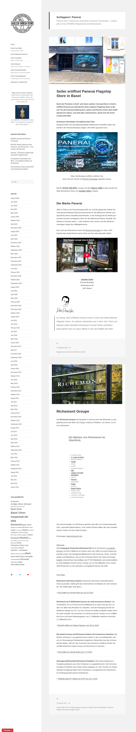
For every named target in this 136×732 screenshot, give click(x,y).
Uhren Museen (20, 65)
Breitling (20, 527)
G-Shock (20, 532)
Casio (13, 530)
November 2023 (16, 228)
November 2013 (16, 417)
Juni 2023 (14, 235)
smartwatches (14, 548)
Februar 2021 (15, 272)
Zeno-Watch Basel (17, 565)
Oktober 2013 (15, 420)
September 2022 (16, 250)
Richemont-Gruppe (93, 230)
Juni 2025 (14, 205)
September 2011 (16, 468)
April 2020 (14, 294)
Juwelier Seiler (85, 191)
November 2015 (16, 372)
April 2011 (14, 483)
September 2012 (16, 450)
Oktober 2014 (15, 394)
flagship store (61, 352)
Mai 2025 (14, 209)
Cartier (31, 527)
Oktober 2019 (15, 313)
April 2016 (14, 365)
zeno (20, 562)
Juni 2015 (14, 379)
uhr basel (21, 553)
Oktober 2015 (15, 376)
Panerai (69, 352)
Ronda (19, 543)
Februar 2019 (15, 328)
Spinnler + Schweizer (19, 550)
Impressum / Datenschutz (19, 82)
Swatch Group (15, 553)
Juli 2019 (14, 320)
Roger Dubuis (75, 710)
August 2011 (15, 472)
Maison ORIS (96, 188)
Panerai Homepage (90, 179)
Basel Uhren (16, 509)
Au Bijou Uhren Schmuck (21, 504)
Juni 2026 (14, 202)
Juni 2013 (14, 435)
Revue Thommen (25, 540)
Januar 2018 (15, 342)
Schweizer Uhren (17, 545)
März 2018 (14, 339)
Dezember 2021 (16, 257)
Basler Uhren (26, 525)
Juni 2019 (14, 324)
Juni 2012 (14, 454)
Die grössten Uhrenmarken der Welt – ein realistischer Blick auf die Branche (21, 161)
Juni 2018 (14, 335)
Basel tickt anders (21, 506)
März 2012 (14, 457)
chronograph (18, 530)
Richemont (13, 543)
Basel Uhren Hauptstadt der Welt (19, 516)
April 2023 (14, 239)
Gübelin (26, 532)
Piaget (59, 710)
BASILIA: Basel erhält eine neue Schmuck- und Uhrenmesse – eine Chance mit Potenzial (22, 147)
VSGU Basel (14, 562)
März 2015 (14, 383)
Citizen (25, 530)
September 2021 (16, 265)
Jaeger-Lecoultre (81, 707)
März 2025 (14, 213)
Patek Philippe (14, 540)
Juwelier (30, 535)
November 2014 (16, 391)
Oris (29, 538)
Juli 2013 (14, 431)
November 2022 (16, 242)
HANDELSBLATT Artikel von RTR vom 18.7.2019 (77, 679)
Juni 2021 (14, 268)
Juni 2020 (14, 291)
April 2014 (14, 405)
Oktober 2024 (15, 220)
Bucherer (26, 527)
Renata (19, 540)
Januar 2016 (15, 368)
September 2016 (16, 357)
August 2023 (15, 231)
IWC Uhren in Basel (16, 535)
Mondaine (15, 538)
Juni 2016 (14, 361)
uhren (28, 553)
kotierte (59, 560)
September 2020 (16, 283)
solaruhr (21, 548)
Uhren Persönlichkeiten (20, 71)
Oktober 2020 (15, 279)
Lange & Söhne (93, 707)
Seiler (27, 545)
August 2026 (15, 198)
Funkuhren (14, 532)
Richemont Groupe (73, 411)
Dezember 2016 (16, 354)
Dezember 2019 (16, 305)
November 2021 (16, 261)
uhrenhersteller (15, 559)
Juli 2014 (14, 402)
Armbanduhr (15, 501)
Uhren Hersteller (17, 59)
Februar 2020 (15, 302)
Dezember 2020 (16, 276)
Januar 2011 (15, 487)
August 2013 (15, 428)
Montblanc (103, 707)
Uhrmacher (24, 559)
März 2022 (14, 254)
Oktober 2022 (15, 246)
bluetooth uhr (14, 527)
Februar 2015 (15, 387)
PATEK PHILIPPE (69, 188)
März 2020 (14, 298)
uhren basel (15, 556)
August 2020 (15, 287)
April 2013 (14, 439)
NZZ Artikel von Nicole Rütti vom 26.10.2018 (75, 593)
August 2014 (15, 398)
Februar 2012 (15, 461)
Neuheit (24, 537)
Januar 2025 (15, 217)
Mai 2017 (14, 350)
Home (13, 44)
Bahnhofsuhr (13, 506)
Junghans (24, 535)
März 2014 (14, 409)
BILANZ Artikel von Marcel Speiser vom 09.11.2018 (78, 625)
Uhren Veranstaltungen (20, 77)
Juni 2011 (14, 476)
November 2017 (16, 346)
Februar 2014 (15, 413)
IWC (72, 470)
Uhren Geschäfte (17, 49)
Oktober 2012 (15, 446)
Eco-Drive (31, 530)
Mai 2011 (14, 479)
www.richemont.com (74, 536)
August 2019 (15, 317)
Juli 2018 (14, 331)
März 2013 (14, 442)
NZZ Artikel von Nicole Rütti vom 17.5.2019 (75, 652)
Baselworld (16, 524)
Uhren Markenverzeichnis (19, 54)
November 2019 (16, 309)
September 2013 (16, 424)
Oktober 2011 (15, 465)
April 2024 (14, 224)
